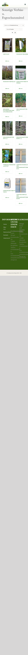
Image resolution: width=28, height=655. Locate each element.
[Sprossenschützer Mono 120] (20, 128)
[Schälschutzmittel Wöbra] (20, 73)
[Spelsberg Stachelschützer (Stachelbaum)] (7, 100)
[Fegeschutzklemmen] (20, 45)
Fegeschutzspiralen (9, 81)
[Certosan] (7, 45)
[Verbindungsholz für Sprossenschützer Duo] (20, 156)
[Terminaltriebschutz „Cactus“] (7, 156)
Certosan (6, 54)
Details (8, 61)
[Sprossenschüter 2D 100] (20, 100)
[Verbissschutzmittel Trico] (7, 183)
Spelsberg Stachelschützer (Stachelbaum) (8, 110)
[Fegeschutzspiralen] (7, 73)
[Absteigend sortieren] (23, 25)
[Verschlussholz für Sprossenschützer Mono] (20, 185)
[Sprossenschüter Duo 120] (7, 128)
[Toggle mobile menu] (25, 4)
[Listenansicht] (15, 32)
